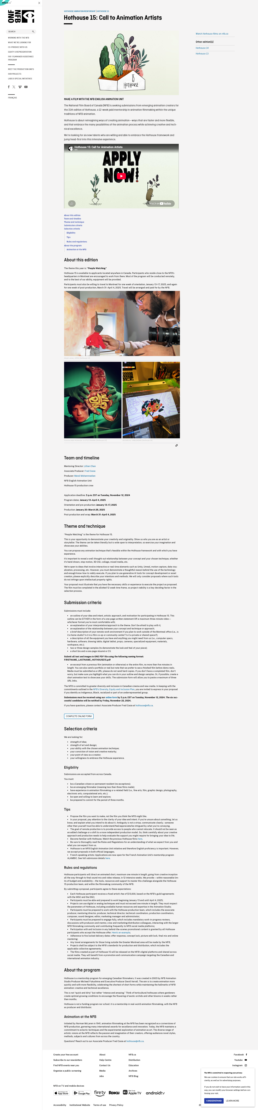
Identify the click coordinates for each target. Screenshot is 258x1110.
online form (111, 697)
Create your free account (65, 1054)
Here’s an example (121, 932)
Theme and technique (74, 222)
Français (12, 98)
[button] (33, 32)
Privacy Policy (116, 1105)
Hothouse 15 (103, 11)
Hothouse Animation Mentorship (79, 11)
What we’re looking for (19, 43)
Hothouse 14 (202, 48)
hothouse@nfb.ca (144, 705)
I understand (214, 1101)
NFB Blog (133, 1076)
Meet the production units (21, 69)
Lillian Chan (90, 466)
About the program (73, 246)
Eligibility (71, 233)
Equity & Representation (19, 52)
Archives (133, 1071)
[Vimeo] (20, 87)
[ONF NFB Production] (21, 16)
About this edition (72, 215)
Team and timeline (72, 219)
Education (134, 1065)
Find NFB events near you (66, 1065)
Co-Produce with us (17, 47)
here (140, 839)
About (102, 1054)
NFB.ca (5, 3)
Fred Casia (90, 471)
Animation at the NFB (76, 249)
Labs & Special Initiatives (20, 79)
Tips (69, 237)
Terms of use (99, 1105)
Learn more (232, 1101)
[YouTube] (26, 87)
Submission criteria (73, 225)
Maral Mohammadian (84, 476)
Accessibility (59, 1105)
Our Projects (14, 74)
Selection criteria (72, 229)
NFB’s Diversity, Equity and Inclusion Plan (114, 689)
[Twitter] (13, 87)
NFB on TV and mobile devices (68, 1086)
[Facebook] (8, 87)
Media (102, 1071)
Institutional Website (79, 1105)
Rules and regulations (77, 242)
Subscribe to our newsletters (67, 1060)
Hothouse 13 (202, 53)
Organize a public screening (67, 1071)
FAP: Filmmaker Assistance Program (21, 58)
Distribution (134, 1060)
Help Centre (105, 1060)
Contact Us (104, 1065)
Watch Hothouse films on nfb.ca (212, 33)
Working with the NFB (18, 38)
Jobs (101, 1076)
